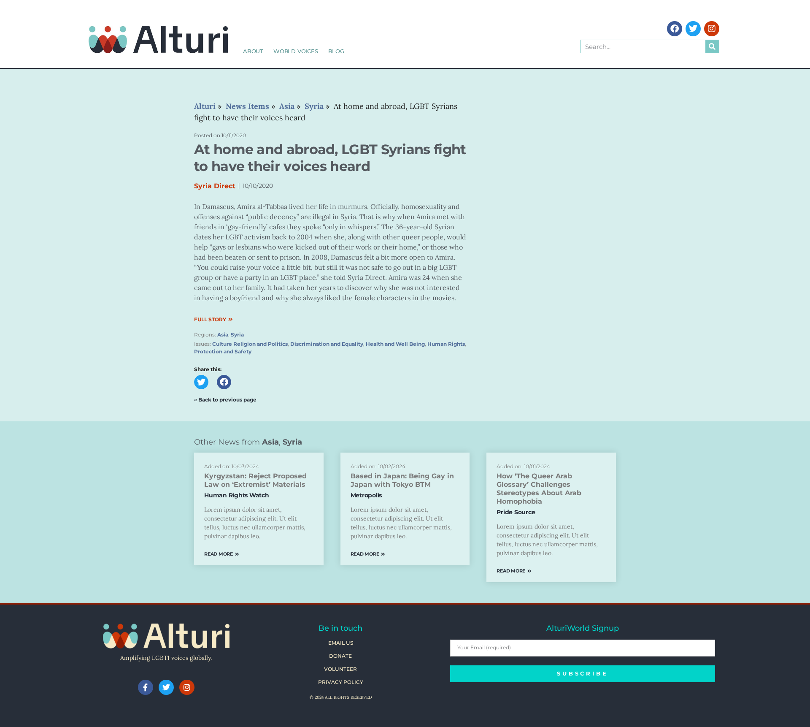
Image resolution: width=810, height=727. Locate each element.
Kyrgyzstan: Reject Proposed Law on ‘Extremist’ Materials (255, 480)
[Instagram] (711, 28)
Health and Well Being (395, 344)
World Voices (295, 51)
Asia (222, 334)
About (253, 51)
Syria (237, 334)
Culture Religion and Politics (250, 344)
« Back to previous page (225, 399)
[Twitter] (693, 28)
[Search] (712, 46)
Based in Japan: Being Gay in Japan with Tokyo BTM (402, 480)
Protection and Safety (222, 351)
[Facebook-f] (145, 687)
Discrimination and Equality (326, 344)
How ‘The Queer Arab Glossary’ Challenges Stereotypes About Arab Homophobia (539, 488)
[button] (201, 382)
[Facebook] (674, 28)
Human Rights (446, 344)
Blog (336, 51)
